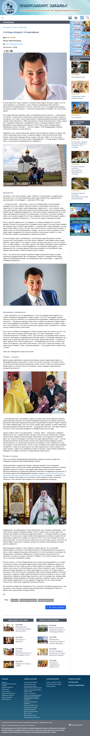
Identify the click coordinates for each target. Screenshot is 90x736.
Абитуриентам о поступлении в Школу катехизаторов (23, 629)
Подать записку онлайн (53, 682)
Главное (15, 27)
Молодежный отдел (30, 715)
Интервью (14, 600)
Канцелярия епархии (30, 682)
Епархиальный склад (30, 707)
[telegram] (82, 18)
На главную (7, 27)
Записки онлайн (52, 679)
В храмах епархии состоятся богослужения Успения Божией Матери (79, 195)
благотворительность (45, 600)
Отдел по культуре (29, 693)
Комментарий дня (7, 687)
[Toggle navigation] (2, 18)
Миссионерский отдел (31, 705)
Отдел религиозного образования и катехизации (32, 687)
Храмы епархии (74, 679)
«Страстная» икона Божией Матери (78, 97)
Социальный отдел (30, 684)
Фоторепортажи (7, 697)
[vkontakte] (70, 18)
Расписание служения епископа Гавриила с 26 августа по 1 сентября (79, 144)
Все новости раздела (56, 607)
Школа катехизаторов (31, 711)
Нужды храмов (50, 686)
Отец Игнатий (76, 117)
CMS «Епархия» (30, 725)
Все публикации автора (14, 44)
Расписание (73, 682)
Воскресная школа (30, 709)
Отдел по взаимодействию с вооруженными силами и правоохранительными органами (33, 698)
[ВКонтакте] (7, 50)
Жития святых (6, 691)
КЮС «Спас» (28, 713)
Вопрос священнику (76, 685)
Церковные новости (8, 695)
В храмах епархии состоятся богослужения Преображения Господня (78, 170)
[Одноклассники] (9, 50)
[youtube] (76, 18)
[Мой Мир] (11, 50)
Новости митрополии (8, 693)
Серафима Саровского (28, 600)
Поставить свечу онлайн (53, 684)
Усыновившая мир (78, 77)
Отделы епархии (30, 679)
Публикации (23, 27)
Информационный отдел (32, 717)
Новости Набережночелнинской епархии (9, 684)
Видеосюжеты (6, 699)
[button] (87, 18)
